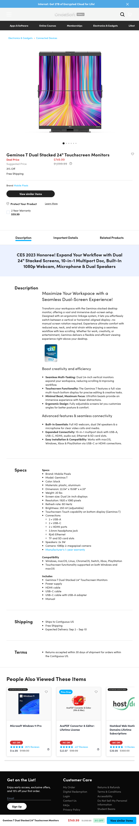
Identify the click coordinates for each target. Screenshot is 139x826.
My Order (69, 787)
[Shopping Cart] (130, 14)
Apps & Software (19, 25)
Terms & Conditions (109, 791)
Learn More (51, 203)
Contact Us (69, 800)
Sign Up (17, 806)
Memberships (74, 25)
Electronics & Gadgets (105, 25)
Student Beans (106, 809)
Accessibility (104, 796)
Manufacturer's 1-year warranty (65, 549)
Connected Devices (46, 38)
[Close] (127, 4)
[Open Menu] (9, 14)
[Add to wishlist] (133, 154)
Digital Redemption (75, 791)
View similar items (30, 194)
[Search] (122, 14)
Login (66, 796)
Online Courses (47, 25)
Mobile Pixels (21, 185)
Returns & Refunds (108, 787)
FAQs (66, 805)
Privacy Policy (71, 809)
